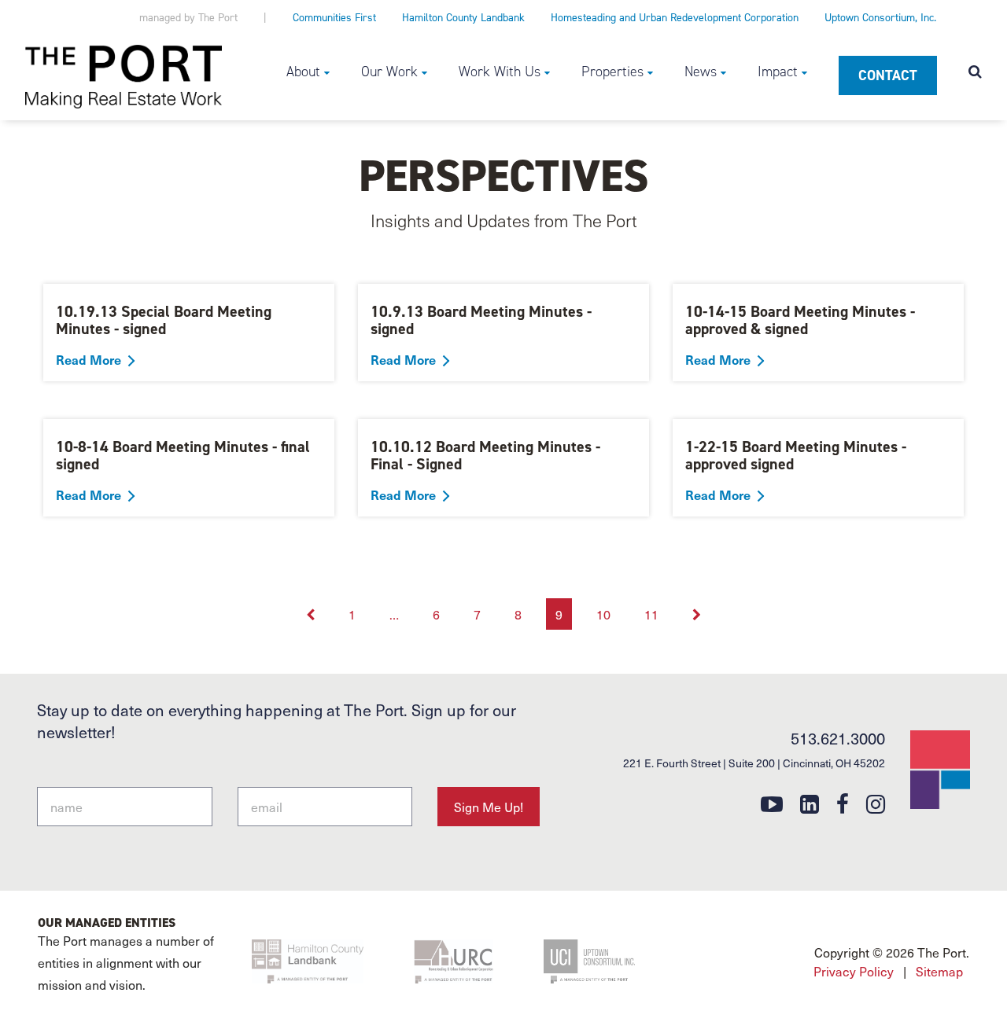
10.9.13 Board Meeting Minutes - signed (481, 320)
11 (651, 614)
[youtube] (772, 803)
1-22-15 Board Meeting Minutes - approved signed (795, 455)
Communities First (334, 18)
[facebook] (842, 803)
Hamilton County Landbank (463, 18)
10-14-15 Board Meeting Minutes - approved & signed (800, 320)
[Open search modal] (975, 73)
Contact (887, 75)
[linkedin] (809, 803)
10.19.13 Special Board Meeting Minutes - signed (163, 320)
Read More (88, 359)
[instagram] (875, 803)
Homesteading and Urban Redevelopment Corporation (675, 18)
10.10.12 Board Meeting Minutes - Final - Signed (485, 455)
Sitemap (939, 970)
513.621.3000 (838, 738)
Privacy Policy (853, 970)
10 (603, 614)
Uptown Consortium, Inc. (880, 18)
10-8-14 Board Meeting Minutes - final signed (183, 455)
